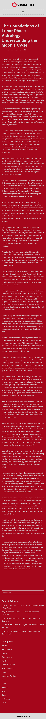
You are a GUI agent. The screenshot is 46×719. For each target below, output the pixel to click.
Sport (4, 695)
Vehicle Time (8, 50)
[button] (23, 11)
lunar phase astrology (22, 139)
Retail (4, 691)
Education (5, 653)
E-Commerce (7, 649)
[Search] (41, 592)
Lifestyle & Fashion (9, 676)
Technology (6, 699)
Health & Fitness (8, 668)
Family (4, 661)
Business (5, 646)
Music (4, 684)
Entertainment (7, 657)
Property (5, 687)
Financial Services (8, 665)
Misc (3, 680)
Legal (4, 672)
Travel (4, 703)
